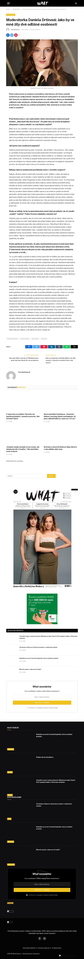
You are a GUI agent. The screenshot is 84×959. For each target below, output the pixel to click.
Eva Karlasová (15, 29)
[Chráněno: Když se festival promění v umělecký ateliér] (12, 650)
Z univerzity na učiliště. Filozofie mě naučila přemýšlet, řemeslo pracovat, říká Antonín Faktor (22, 416)
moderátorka (24, 338)
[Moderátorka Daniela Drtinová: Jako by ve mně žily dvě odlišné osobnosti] (42, 62)
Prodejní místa (56, 948)
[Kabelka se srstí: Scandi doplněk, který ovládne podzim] (12, 661)
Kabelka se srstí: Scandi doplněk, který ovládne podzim (38, 658)
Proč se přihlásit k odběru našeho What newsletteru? (42, 691)
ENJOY (10, 772)
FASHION (10, 749)
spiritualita (35, 338)
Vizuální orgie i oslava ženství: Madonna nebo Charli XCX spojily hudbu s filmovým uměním (48, 637)
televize (44, 338)
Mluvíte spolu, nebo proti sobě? (30, 669)
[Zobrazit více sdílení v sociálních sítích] (20, 35)
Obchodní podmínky (29, 948)
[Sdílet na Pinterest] (16, 35)
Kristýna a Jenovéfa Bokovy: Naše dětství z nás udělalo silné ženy (60, 448)
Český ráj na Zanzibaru (44, 757)
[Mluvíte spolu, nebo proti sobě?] (12, 672)
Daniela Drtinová (12, 338)
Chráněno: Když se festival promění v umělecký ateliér (38, 647)
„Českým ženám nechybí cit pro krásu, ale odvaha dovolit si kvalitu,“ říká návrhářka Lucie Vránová (22, 449)
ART (9, 818)
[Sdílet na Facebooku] (8, 35)
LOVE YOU (11, 864)
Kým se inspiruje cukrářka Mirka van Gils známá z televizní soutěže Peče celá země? (61, 360)
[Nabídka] (8, 3)
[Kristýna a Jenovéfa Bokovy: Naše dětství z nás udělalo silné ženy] (61, 434)
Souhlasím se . (43, 708)
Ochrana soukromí (43, 948)
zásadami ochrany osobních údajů (47, 708)
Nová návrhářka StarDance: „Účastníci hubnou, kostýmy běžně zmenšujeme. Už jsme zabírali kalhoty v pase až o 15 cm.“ (60, 416)
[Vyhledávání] (76, 3)
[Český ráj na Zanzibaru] (20, 764)
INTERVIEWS (10, 14)
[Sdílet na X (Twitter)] (12, 35)
